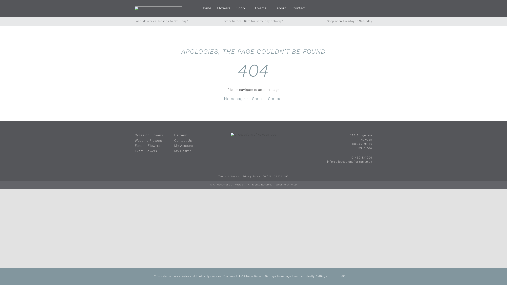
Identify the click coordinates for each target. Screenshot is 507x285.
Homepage (234, 98)
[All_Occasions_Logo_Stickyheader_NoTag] (158, 7)
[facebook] (250, 146)
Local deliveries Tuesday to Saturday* (161, 21)
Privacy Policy (251, 176)
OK (343, 276)
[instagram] (257, 146)
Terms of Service (228, 176)
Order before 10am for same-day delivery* (253, 21)
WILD (294, 184)
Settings (322, 276)
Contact (275, 98)
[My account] (358, 8)
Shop (257, 98)
